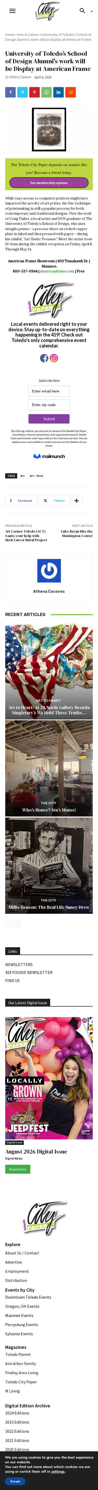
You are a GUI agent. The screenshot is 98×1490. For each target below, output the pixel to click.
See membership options (49, 182)
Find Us (12, 980)
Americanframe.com (57, 271)
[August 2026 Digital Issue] (49, 1079)
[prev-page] (8, 923)
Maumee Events (19, 1315)
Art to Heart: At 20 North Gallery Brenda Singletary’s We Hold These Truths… (49, 710)
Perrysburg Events (21, 1324)
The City (48, 803)
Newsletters (19, 964)
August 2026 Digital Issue (36, 1151)
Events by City (19, 1290)
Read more (17, 1169)
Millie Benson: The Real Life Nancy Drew (49, 907)
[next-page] (17, 923)
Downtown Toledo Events (28, 1297)
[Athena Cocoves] (49, 571)
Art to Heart (48, 700)
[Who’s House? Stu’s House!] (49, 768)
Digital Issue (14, 1142)
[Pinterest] (34, 92)
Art (22, 476)
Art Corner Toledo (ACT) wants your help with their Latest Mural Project (26, 535)
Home (10, 34)
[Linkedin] (58, 92)
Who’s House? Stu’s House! (49, 810)
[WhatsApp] (46, 92)
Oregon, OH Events (22, 1306)
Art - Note (36, 476)
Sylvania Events (19, 1333)
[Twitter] (22, 92)
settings (58, 1471)
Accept (15, 1481)
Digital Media (13, 1158)
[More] (76, 500)
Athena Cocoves (20, 77)
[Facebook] (10, 92)
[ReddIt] (70, 92)
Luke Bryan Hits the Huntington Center (77, 533)
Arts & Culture (28, 34)
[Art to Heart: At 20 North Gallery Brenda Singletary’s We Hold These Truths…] (49, 671)
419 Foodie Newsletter (29, 972)
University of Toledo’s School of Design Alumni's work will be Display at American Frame (48, 37)
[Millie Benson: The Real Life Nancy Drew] (49, 866)
